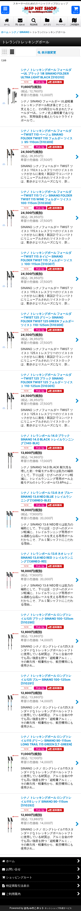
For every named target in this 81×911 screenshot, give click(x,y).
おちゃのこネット (34, 908)
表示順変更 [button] (49, 52)
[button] (5, 10)
